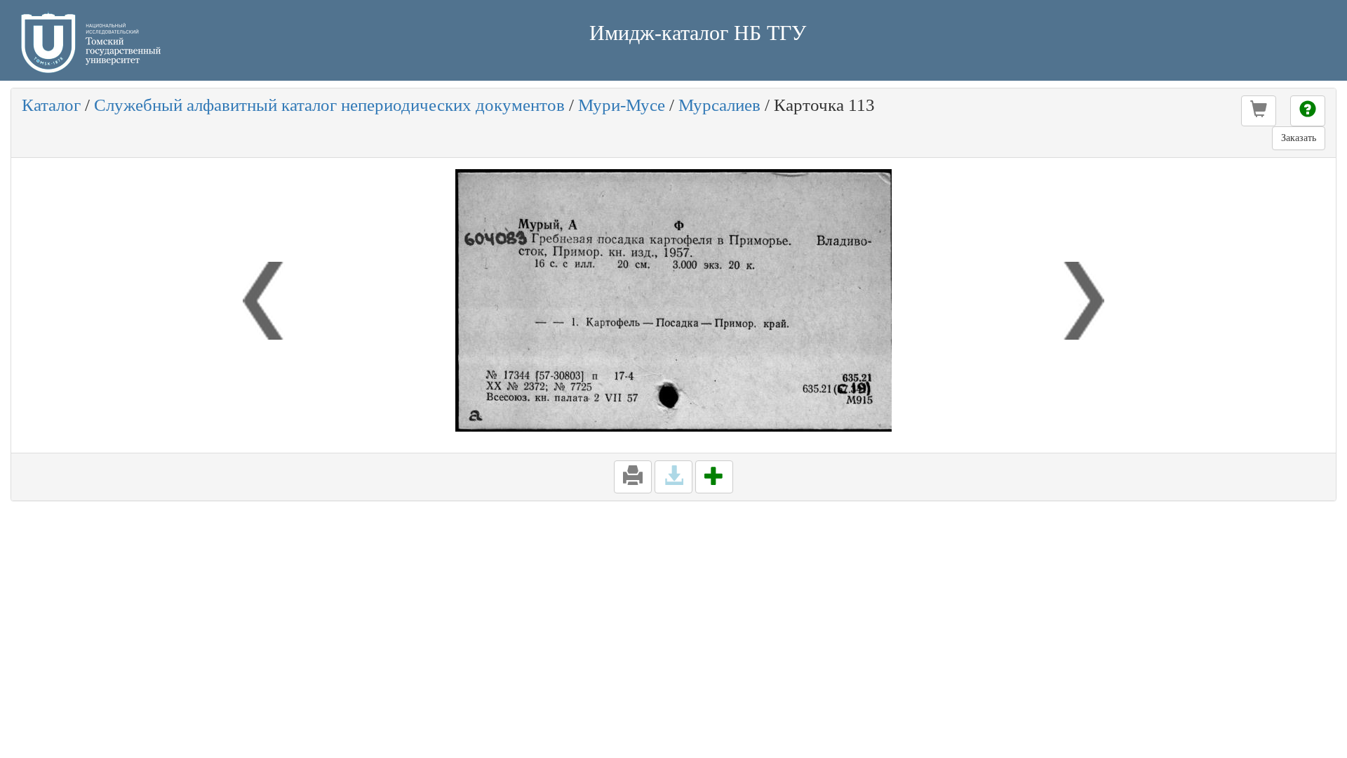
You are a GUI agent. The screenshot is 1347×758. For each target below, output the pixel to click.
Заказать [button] (1298, 138)
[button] (1258, 110)
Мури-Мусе (621, 104)
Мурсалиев (719, 104)
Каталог (51, 104)
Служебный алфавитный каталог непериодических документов (329, 104)
